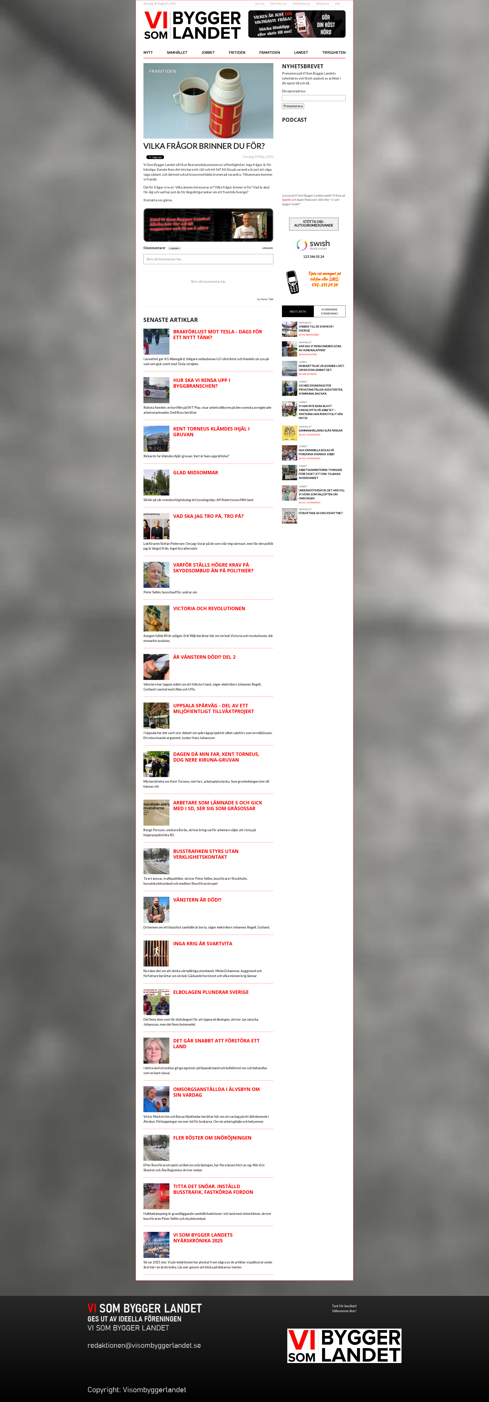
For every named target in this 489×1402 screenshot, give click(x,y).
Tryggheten (334, 52)
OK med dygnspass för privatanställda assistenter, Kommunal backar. (321, 389)
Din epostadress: (294, 91)
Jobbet (208, 52)
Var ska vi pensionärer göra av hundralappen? (320, 348)
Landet (301, 52)
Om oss (260, 3)
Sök (337, 3)
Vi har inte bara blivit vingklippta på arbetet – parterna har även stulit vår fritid (321, 412)
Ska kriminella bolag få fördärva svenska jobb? (317, 452)
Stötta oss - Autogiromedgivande (313, 223)
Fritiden (237, 52)
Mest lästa (298, 311)
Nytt (148, 52)
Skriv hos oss (278, 3)
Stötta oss (322, 3)
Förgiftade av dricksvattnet (321, 513)
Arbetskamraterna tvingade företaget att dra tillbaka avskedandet (320, 473)
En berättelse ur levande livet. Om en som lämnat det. (321, 367)
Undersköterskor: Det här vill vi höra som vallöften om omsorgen (322, 494)
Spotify (286, 199)
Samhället (177, 52)
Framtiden (269, 52)
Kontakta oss (301, 3)
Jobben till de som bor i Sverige (316, 328)
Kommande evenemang (329, 311)
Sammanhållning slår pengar (320, 430)
